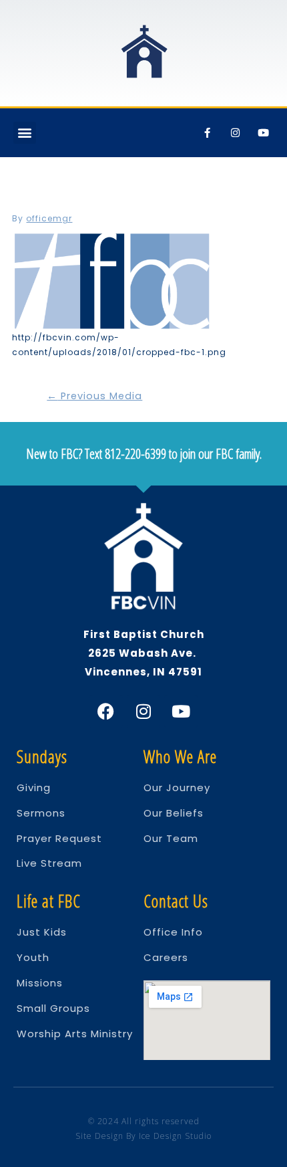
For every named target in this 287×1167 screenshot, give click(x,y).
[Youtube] (264, 132)
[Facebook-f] (208, 132)
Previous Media (94, 396)
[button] (24, 133)
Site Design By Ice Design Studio (143, 1136)
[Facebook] (106, 711)
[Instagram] (236, 132)
